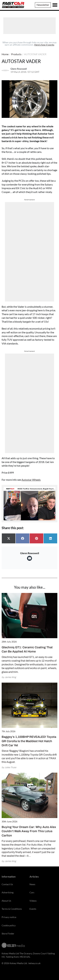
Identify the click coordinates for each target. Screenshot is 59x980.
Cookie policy (9, 925)
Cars (32, 892)
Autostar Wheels (31, 479)
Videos (33, 900)
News (32, 884)
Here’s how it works (44, 44)
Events (33, 908)
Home (5, 54)
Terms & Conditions (12, 908)
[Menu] (54, 4)
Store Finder (8, 933)
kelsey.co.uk (34, 963)
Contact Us (7, 884)
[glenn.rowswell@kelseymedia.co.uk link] (29, 558)
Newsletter (43, 4)
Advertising (7, 892)
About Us (6, 900)
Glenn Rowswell (18, 68)
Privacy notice (9, 917)
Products (16, 54)
